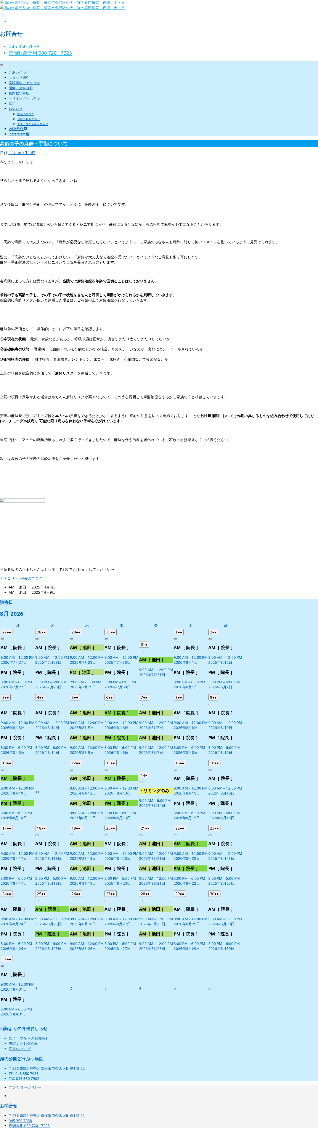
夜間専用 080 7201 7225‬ (29, 1125)
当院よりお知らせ (28, 119)
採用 (12, 103)
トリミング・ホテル (24, 98)
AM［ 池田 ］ (32, 587)
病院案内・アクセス (24, 82)
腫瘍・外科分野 (21, 88)
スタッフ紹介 (19, 77)
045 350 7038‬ (24, 46)
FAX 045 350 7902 (24, 1078)
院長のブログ (25, 114)
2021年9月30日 (21, 152)
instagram (17, 134)
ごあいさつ (17, 72)
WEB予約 (16, 128)
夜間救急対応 (19, 93)
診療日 (6, 602)
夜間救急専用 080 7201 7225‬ (40, 53)
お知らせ (15, 108)
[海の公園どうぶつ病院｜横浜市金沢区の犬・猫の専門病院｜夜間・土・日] (62, 7)
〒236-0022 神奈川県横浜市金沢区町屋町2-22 (47, 1068)
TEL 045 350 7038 (24, 1073)
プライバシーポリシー (25, 1087)
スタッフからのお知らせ (32, 124)
